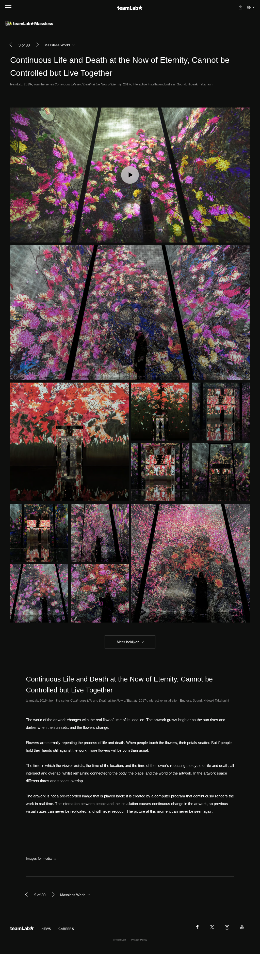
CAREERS (66, 929)
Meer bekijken (128, 642)
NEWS (46, 929)
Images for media (39, 858)
